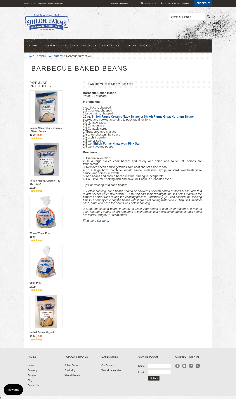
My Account (29, 3)
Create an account (55, 3)
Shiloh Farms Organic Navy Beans (116, 116)
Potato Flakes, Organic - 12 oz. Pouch (45, 182)
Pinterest (198, 366)
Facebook (177, 366)
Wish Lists (150, 3)
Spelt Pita (35, 282)
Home (31, 56)
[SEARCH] (208, 16)
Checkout (203, 3)
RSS (191, 366)
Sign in (41, 3)
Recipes (41, 56)
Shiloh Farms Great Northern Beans (169, 116)
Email (141, 372)
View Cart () (177, 3)
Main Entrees (55, 56)
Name (141, 366)
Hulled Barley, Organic (42, 332)
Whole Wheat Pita (40, 233)
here (105, 220)
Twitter (184, 366)
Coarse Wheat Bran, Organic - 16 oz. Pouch (46, 129)
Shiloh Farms (71, 365)
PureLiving (70, 370)
